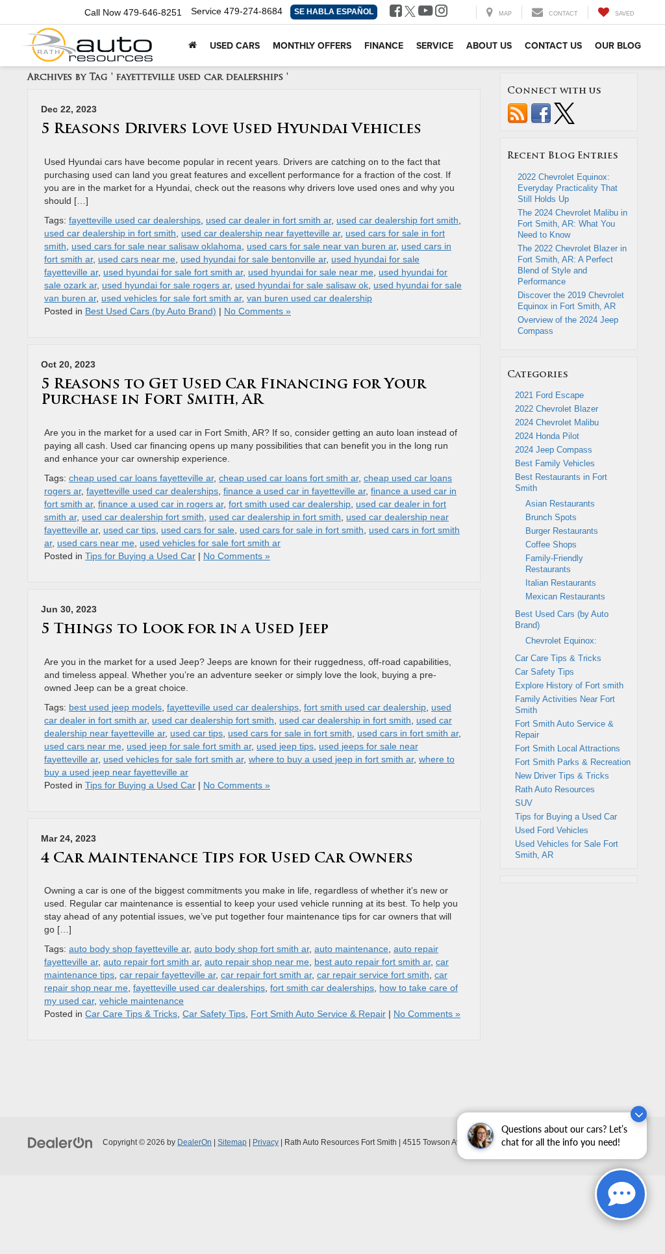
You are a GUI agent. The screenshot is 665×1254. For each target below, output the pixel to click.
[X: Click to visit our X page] (410, 12)
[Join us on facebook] (541, 113)
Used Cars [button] (235, 45)
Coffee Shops (551, 544)
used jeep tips (285, 746)
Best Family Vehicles (555, 463)
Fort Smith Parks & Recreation (573, 762)
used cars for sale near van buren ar (321, 246)
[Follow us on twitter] (564, 113)
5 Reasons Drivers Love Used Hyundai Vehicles (231, 129)
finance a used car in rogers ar (160, 504)
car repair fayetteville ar (167, 975)
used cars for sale (197, 530)
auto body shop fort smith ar (251, 949)
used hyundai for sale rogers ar (166, 285)
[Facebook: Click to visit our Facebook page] (396, 12)
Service (206, 11)
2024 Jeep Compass (555, 450)
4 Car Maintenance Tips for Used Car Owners (227, 859)
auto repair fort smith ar (151, 962)
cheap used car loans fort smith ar (288, 478)
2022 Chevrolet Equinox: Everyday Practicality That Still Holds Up (568, 188)
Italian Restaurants (560, 583)
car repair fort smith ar (266, 975)
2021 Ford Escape (549, 395)
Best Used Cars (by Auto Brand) (150, 311)
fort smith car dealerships (322, 988)
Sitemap (232, 1142)
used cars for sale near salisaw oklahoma (156, 246)
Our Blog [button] (618, 45)
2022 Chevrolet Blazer (556, 409)
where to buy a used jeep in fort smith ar (331, 759)
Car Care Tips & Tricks (131, 1014)
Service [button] (434, 45)
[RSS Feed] (517, 113)
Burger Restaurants (561, 531)
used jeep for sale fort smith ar (189, 746)
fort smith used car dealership (290, 504)
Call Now (102, 12)
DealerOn (194, 1142)
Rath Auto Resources (555, 789)
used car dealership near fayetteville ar (260, 233)
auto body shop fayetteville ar (129, 949)
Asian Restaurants (560, 503)
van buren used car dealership (309, 298)
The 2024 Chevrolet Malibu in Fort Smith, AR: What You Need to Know (572, 224)
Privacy (266, 1142)
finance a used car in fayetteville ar (294, 491)
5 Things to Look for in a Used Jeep (185, 629)
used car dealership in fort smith (110, 233)
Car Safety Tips (213, 1014)
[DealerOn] (60, 1141)
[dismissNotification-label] (639, 1114)
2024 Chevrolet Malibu (557, 422)
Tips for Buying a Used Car (140, 556)
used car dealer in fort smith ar (268, 220)
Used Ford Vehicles (551, 830)
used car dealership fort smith (397, 220)
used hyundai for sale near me (310, 272)
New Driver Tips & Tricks (562, 776)
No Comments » (257, 311)
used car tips (129, 530)
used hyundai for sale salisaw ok (301, 285)
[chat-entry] (621, 1194)
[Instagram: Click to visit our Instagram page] (441, 12)
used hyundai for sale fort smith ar (173, 272)
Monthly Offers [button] (312, 45)
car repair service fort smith (373, 975)
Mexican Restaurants (565, 596)
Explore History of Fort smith (569, 685)
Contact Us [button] (553, 45)
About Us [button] (489, 45)
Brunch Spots (551, 517)
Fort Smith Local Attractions (567, 748)
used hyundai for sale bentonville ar (253, 259)
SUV (524, 803)
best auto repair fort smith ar (372, 962)
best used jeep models (115, 707)
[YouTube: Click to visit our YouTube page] (425, 12)
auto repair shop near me (257, 962)
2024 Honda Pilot (547, 436)
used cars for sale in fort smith (302, 530)
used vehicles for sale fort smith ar (171, 298)
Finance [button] (383, 45)
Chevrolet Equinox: (561, 641)
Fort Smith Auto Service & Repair (318, 1014)
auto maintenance (351, 949)
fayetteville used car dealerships (135, 220)
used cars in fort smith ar (407, 733)
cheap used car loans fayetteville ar (141, 478)
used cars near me (136, 259)
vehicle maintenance (141, 1001)
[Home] (192, 45)
